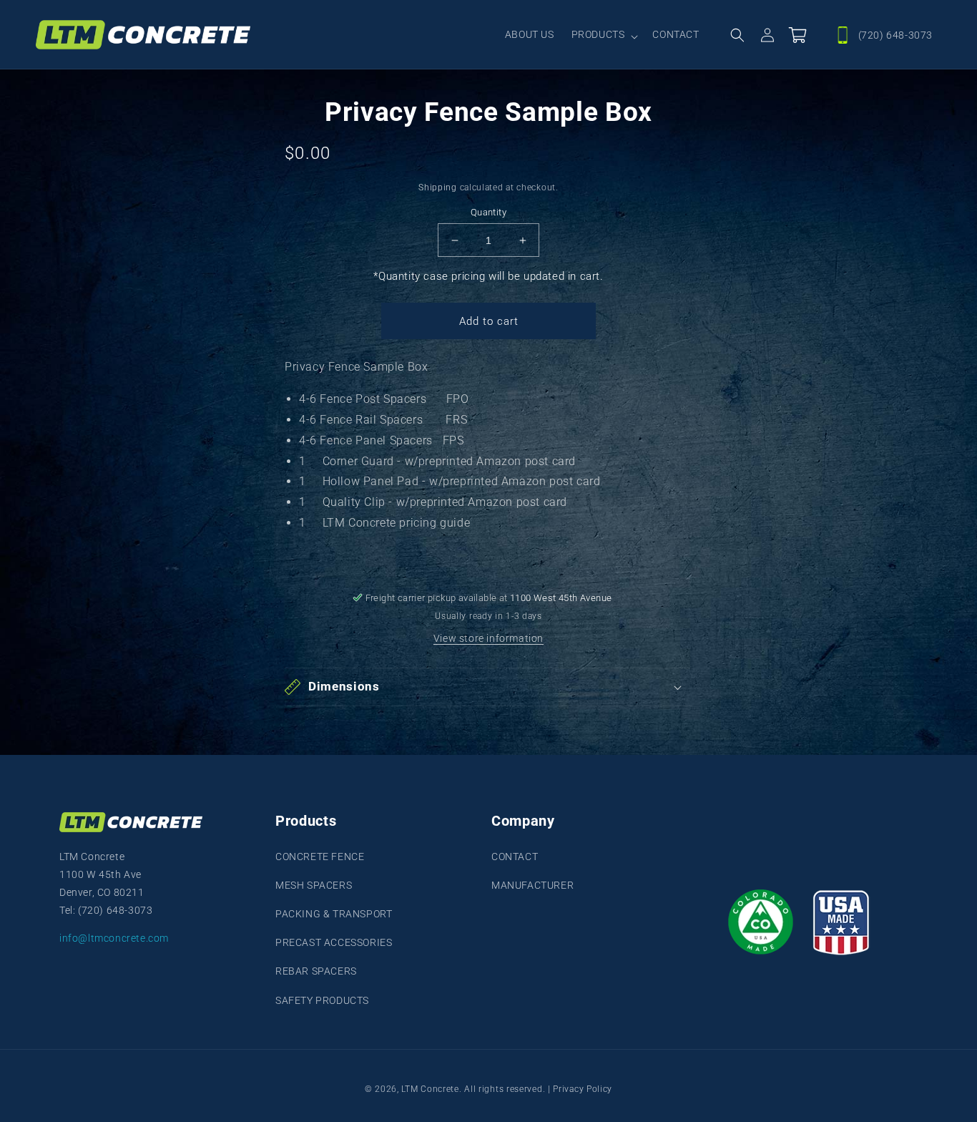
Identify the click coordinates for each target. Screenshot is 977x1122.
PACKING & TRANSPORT (333, 913)
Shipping (437, 187)
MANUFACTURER (532, 885)
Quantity (488, 212)
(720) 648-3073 (895, 35)
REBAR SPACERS (316, 971)
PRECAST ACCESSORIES (333, 942)
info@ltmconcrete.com (114, 938)
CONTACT (514, 856)
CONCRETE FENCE (319, 856)
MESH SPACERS (313, 885)
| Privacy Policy (578, 1089)
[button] (603, 34)
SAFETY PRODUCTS (322, 1000)
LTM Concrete (429, 1089)
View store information (488, 638)
